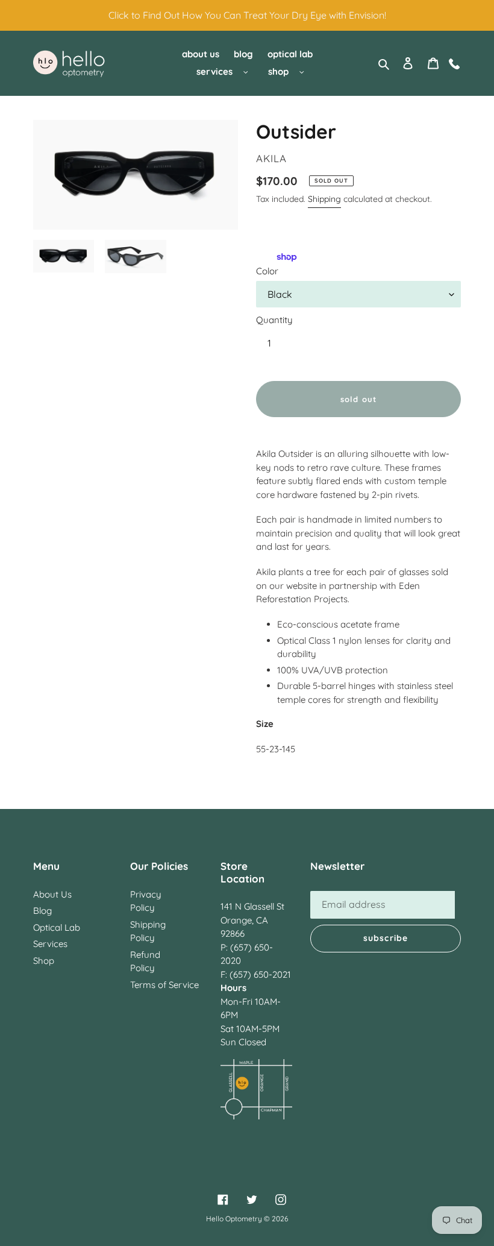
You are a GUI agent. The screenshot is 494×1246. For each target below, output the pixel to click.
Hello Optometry (234, 1218)
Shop (43, 960)
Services (50, 943)
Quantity (274, 320)
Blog (42, 910)
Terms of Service (164, 984)
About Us (52, 894)
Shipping (324, 199)
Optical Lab (56, 927)
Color (267, 271)
